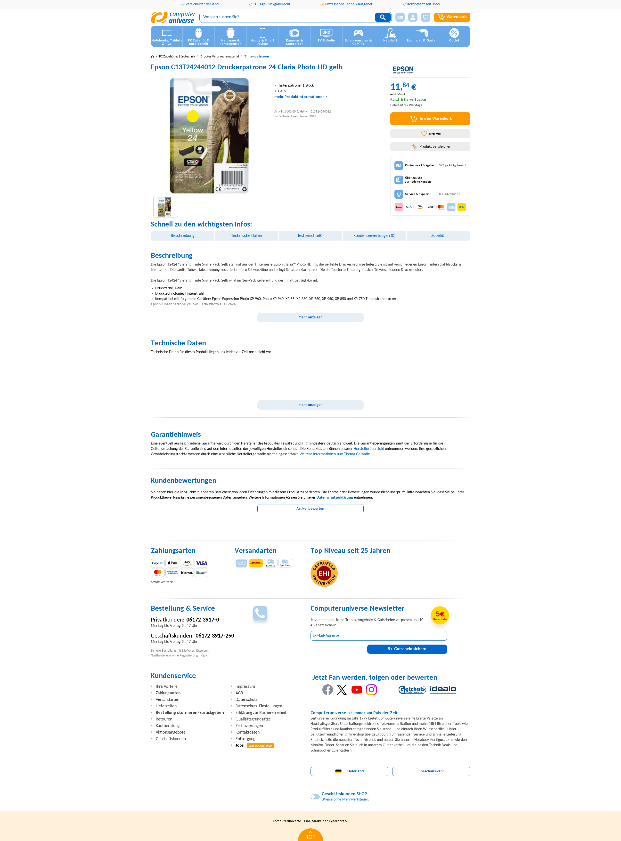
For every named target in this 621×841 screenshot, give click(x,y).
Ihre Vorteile (167, 686)
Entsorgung (245, 739)
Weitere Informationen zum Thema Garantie (335, 454)
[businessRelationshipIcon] (400, 17)
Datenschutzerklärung (335, 498)
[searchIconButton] (383, 17)
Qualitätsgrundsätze (253, 719)
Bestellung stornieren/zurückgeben (190, 713)
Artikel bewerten (310, 509)
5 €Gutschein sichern (407, 649)
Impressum (245, 686)
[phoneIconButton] (260, 613)
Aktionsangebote (171, 732)
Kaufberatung (168, 726)
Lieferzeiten (166, 706)
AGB (239, 693)
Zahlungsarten (168, 693)
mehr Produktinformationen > (300, 97)
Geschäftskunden (171, 739)
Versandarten (167, 699)
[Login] (412, 17)
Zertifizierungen (249, 726)
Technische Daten (246, 236)
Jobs (254, 745)
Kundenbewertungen (374, 236)
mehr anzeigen (310, 317)
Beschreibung (182, 236)
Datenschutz (246, 699)
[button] (398, 17)
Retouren (164, 719)
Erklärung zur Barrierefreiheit (261, 713)
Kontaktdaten (248, 732)
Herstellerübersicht (369, 449)
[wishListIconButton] (425, 17)
